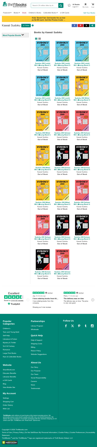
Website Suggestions (39, 354)
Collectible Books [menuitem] (49, 13)
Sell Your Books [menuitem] (89, 13)
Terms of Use (7, 432)
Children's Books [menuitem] (35, 13)
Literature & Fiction (10, 339)
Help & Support (36, 340)
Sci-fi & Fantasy (9, 346)
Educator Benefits (9, 373)
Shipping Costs (36, 344)
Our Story (34, 367)
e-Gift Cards (7, 380)
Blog (4, 384)
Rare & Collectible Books (12, 357)
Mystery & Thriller (9, 343)
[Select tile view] (39, 39)
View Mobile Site (9, 387)
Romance (6, 350)
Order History (8, 405)
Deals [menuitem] (24, 13)
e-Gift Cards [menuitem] (64, 13)
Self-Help (6, 335)
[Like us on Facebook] (66, 326)
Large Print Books (9, 353)
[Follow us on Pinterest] (79, 326)
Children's (6, 328)
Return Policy (36, 351)
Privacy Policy (18, 432)
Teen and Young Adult (11, 332)
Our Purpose (35, 371)
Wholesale (35, 329)
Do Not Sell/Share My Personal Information (41, 432)
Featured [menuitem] (6, 13)
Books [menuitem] (16, 13)
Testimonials (35, 388)
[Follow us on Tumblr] (85, 326)
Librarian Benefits (9, 377)
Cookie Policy (64, 432)
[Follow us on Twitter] (72, 326)
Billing (33, 347)
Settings (6, 398)
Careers (34, 381)
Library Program (37, 326)
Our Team (34, 374)
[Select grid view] (35, 39)
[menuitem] (76, 5)
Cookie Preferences (77, 432)
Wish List (6, 409)
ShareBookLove (9, 370)
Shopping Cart (8, 402)
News (33, 385)
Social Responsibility (38, 378)
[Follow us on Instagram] (92, 326)
